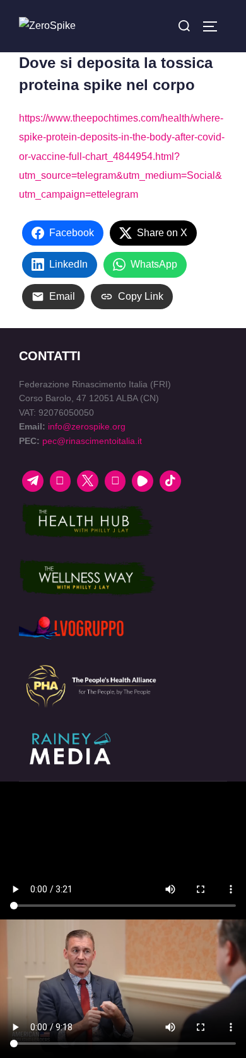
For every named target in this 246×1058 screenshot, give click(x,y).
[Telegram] (33, 481)
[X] (88, 481)
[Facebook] (60, 481)
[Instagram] (115, 481)
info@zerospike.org (87, 426)
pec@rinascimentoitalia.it (92, 441)
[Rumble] (142, 481)
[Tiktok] (170, 481)
